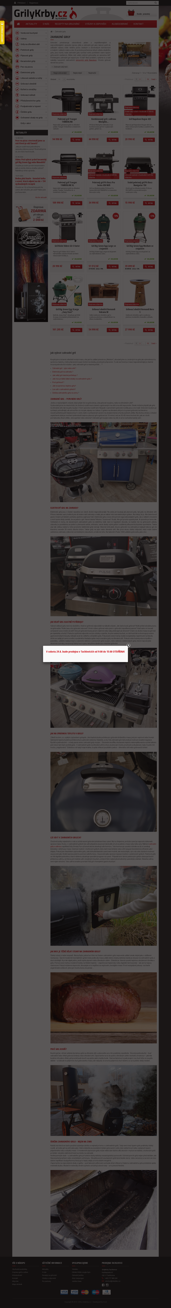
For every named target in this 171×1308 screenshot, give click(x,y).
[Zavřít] (128, 645)
